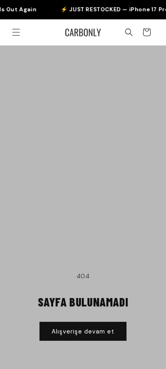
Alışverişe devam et (83, 331)
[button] (16, 32)
